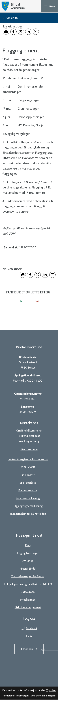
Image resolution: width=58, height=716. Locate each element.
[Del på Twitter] (21, 32)
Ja (21, 301)
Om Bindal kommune (28, 430)
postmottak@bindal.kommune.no (28, 459)
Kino (27, 545)
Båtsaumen (28, 591)
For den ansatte (27, 490)
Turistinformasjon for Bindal (27, 576)
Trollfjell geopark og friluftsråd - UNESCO (28, 584)
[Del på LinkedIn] (28, 32)
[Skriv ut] (6, 32)
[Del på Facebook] (13, 32)
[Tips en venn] (36, 32)
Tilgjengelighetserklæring (28, 506)
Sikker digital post (29, 435)
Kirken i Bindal (28, 568)
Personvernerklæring (28, 498)
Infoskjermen (28, 599)
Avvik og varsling (29, 441)
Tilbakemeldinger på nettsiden (28, 513)
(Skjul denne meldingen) (43, 695)
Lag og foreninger (27, 553)
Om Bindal (27, 560)
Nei (37, 301)
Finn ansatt (28, 475)
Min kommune (29, 449)
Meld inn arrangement (28, 607)
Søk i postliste (27, 482)
